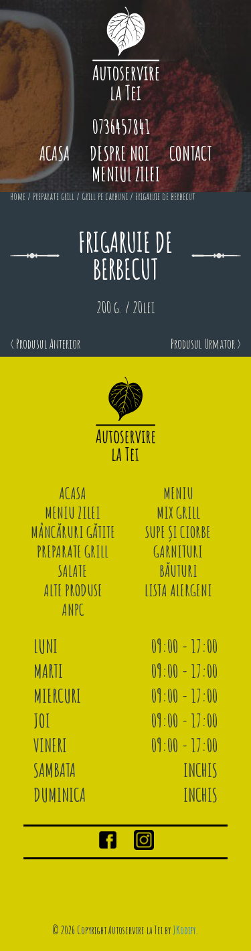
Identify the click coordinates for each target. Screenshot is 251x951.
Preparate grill (53, 196)
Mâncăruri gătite (73, 532)
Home (17, 196)
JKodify (184, 930)
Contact (190, 153)
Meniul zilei (126, 174)
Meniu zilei (72, 513)
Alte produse (73, 590)
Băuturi (178, 571)
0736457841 (121, 127)
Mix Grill (178, 513)
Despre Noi (119, 153)
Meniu (178, 493)
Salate (72, 571)
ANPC (73, 610)
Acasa (54, 153)
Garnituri (178, 551)
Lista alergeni (178, 590)
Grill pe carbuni (105, 196)
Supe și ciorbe (178, 532)
